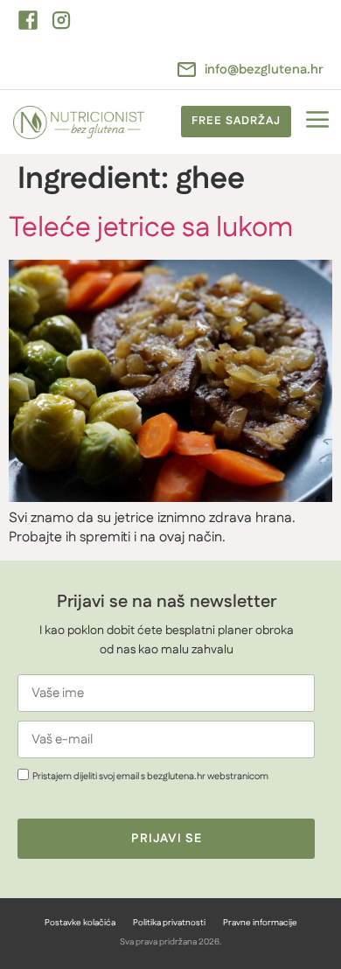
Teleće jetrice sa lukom (151, 227)
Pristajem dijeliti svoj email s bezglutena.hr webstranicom (150, 777)
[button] (317, 122)
